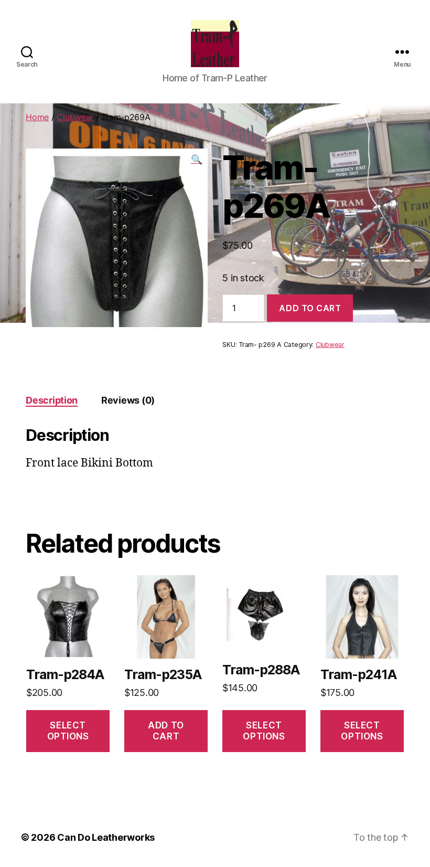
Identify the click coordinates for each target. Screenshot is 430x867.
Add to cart (310, 308)
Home (37, 117)
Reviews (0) (128, 400)
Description (52, 400)
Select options (68, 731)
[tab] (52, 400)
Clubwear (75, 117)
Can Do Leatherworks (106, 837)
